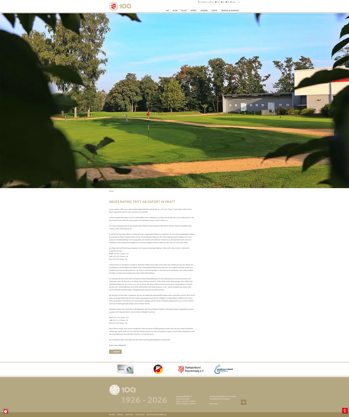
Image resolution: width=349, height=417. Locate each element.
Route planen (213, 403)
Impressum (129, 414)
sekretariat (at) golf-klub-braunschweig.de (222, 396)
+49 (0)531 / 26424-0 (207, 2)
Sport (193, 11)
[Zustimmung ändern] (6, 411)
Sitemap (120, 414)
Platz (184, 11)
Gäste (214, 11)
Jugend (204, 11)
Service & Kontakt (230, 11)
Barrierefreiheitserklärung (156, 414)
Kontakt (112, 414)
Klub (175, 11)
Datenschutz (140, 414)
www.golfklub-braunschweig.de (219, 399)
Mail (218, 2)
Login (233, 2)
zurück (116, 352)
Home (111, 191)
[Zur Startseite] (124, 6)
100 (167, 11)
